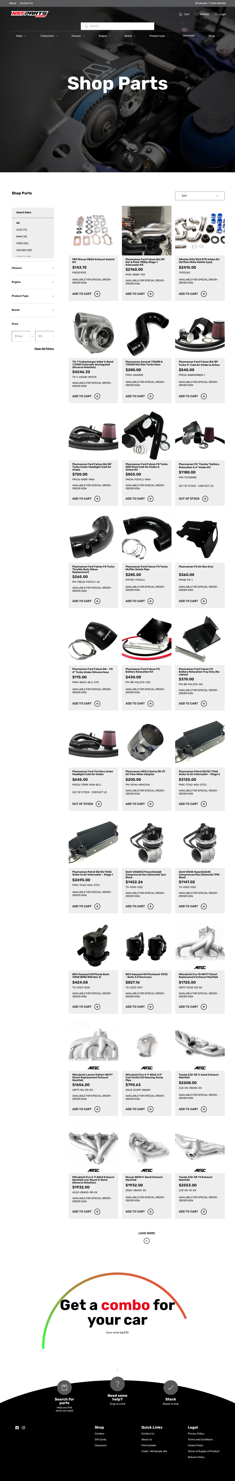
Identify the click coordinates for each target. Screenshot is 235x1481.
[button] (21, 36)
